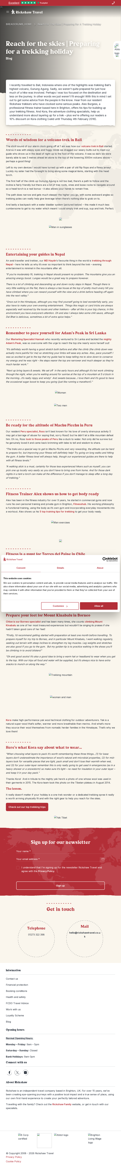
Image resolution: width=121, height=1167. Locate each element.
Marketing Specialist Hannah (27, 339)
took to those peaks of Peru (42, 439)
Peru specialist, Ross (33, 431)
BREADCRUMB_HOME (19, 24)
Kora (8, 720)
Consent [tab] (21, 568)
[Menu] (7, 12)
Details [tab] (60, 568)
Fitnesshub (79, 504)
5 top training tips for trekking (57, 511)
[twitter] (17, 1072)
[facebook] (9, 1072)
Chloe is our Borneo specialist (23, 621)
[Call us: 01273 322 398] (113, 3)
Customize (58, 606)
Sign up (60, 885)
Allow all (98, 606)
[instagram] (25, 1072)
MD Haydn (50, 260)
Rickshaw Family (61, 1104)
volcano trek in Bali (92, 146)
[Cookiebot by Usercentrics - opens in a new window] (105, 559)
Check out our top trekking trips (27, 806)
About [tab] (100, 568)
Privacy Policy (46, 871)
